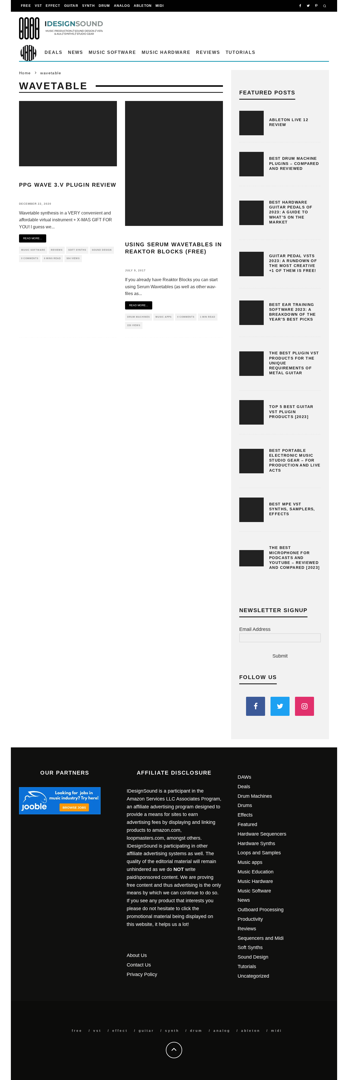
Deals (54, 52)
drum (104, 6)
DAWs (244, 777)
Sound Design (102, 250)
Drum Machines (138, 317)
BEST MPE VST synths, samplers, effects (292, 509)
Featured (247, 824)
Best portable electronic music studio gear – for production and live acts (295, 460)
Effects (245, 815)
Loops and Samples (259, 852)
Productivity (250, 919)
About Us (137, 955)
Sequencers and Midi (261, 938)
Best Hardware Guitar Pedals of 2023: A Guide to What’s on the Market (290, 212)
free (26, 6)
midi (160, 6)
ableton (143, 6)
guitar (71, 6)
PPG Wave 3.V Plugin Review (67, 185)
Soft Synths (77, 250)
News (75, 52)
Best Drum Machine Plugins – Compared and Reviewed (294, 163)
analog (122, 6)
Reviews (208, 52)
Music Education (256, 872)
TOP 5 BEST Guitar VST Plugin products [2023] (291, 411)
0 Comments (29, 258)
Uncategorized (253, 976)
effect (53, 6)
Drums (245, 805)
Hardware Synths (256, 843)
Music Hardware (166, 52)
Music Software (112, 52)
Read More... (32, 238)
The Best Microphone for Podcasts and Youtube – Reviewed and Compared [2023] (294, 557)
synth (88, 6)
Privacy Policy (142, 974)
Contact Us (139, 965)
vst (38, 6)
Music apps (164, 317)
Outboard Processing (261, 909)
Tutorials (241, 52)
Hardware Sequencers (262, 834)
